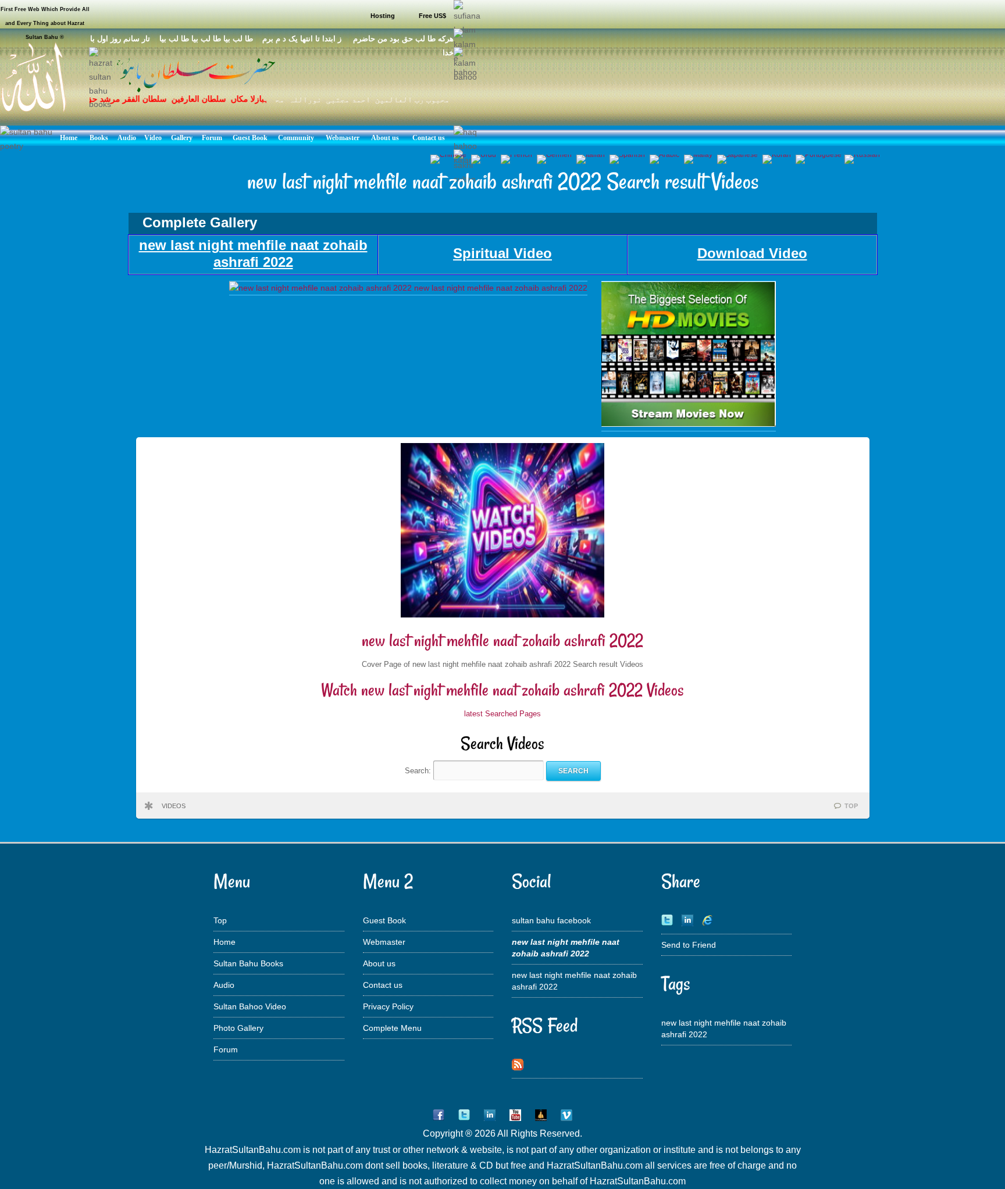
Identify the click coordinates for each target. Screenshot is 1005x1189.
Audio (223, 985)
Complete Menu (392, 1028)
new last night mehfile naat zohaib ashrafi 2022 (502, 640)
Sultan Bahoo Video (249, 1006)
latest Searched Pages (502, 713)
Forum (225, 1049)
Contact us (382, 985)
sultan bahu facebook (551, 920)
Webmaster (384, 942)
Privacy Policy (388, 1006)
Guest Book (384, 920)
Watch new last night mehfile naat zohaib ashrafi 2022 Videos (502, 690)
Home (224, 942)
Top (220, 920)
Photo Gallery (238, 1028)
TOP (851, 805)
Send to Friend (688, 944)
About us (379, 963)
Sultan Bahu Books (248, 963)
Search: (419, 770)
